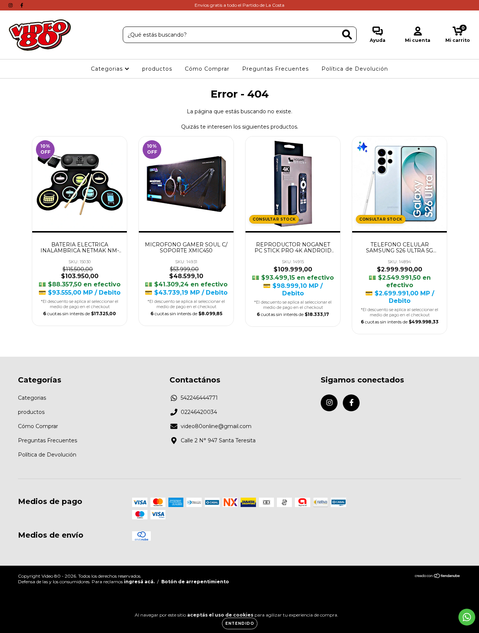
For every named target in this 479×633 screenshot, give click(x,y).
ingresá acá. (139, 581)
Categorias (108, 68)
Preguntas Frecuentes (275, 68)
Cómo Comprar (207, 68)
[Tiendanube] (437, 577)
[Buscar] (347, 34)
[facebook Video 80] (22, 5)
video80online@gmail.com (216, 426)
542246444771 (199, 397)
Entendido (239, 623)
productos (157, 68)
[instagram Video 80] (11, 5)
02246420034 (199, 412)
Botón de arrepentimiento (195, 581)
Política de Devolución (354, 68)
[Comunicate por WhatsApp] (466, 617)
